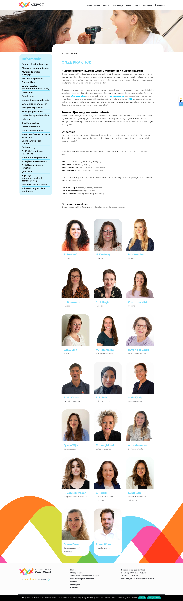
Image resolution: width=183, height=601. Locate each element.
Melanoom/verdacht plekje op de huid (36, 135)
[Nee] (180, 598)
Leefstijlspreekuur (31, 126)
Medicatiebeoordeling (33, 130)
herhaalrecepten (117, 96)
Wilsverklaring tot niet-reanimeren (33, 189)
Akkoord (142, 598)
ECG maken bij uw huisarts (35, 103)
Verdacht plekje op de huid (35, 100)
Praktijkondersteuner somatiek (32, 166)
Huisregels (27, 119)
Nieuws (128, 5)
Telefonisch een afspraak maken (84, 576)
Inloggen (161, 5)
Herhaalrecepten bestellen (35, 115)
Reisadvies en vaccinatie (34, 184)
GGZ (130, 99)
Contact (137, 5)
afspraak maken (78, 96)
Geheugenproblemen (32, 111)
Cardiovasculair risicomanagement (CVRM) (35, 87)
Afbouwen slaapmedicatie (35, 68)
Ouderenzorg (28, 147)
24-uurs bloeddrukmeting (35, 64)
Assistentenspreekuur (32, 78)
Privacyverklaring (154, 598)
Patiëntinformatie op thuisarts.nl (32, 152)
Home (89, 5)
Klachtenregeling (30, 123)
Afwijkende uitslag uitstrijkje (31, 73)
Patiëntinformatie (101, 5)
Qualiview (27, 171)
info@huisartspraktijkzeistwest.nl (140, 579)
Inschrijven (147, 5)
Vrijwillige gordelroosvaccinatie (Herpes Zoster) (32, 178)
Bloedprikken (28, 82)
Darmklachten (29, 96)
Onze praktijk (117, 5)
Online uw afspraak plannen (31, 142)
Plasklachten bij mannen (34, 157)
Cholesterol (27, 92)
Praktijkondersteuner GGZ (35, 161)
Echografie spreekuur (32, 107)
